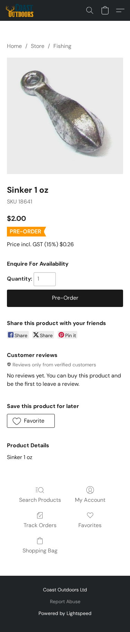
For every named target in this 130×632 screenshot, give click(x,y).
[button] (20, 10)
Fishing (62, 46)
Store (37, 46)
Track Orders (40, 525)
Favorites (90, 525)
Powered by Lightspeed (65, 613)
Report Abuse (65, 601)
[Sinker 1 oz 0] (65, 116)
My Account (90, 500)
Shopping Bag (40, 550)
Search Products (40, 500)
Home (14, 46)
